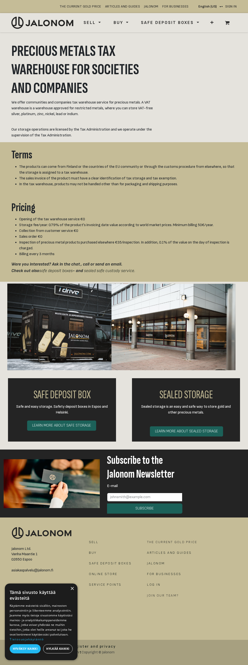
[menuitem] (92, 22)
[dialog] (41, 622)
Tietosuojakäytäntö (27, 639)
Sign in (231, 6)
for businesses (175, 6)
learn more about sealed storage (186, 431)
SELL (93, 542)
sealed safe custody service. (109, 270)
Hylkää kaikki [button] (57, 649)
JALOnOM (151, 6)
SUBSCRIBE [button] (144, 508)
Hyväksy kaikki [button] (25, 649)
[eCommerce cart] (230, 23)
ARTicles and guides (122, 6)
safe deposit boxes (56, 270)
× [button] (72, 589)
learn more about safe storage (61, 425)
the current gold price (80, 6)
